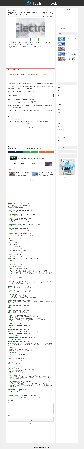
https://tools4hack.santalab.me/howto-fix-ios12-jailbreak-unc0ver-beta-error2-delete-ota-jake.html (28, 397)
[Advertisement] (31, 58)
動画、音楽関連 (61, 129)
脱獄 (9, 146)
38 (44, 16)
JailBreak (24, 148)
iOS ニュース (60, 95)
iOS (13, 148)
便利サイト (60, 123)
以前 (9, 46)
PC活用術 (60, 104)
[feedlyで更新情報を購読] (30, 152)
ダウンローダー (61, 115)
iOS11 (17, 148)
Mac (58, 98)
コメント (10, 402)
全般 (59, 126)
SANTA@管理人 (14, 337)
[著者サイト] (15, 152)
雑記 (59, 140)
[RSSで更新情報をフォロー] (46, 152)
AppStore (60, 90)
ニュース (59, 118)
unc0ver (36, 148)
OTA (32, 148)
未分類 (59, 132)
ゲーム (59, 112)
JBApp (29, 148)
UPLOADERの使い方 (62, 106)
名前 (9, 415)
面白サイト (60, 143)
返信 (28, 203)
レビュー (59, 120)
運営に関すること (61, 137)
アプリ (59, 109)
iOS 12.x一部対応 (29, 42)
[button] (76, 28)
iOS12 (21, 148)
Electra (10, 148)
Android (59, 87)
